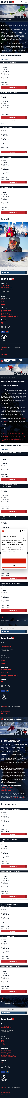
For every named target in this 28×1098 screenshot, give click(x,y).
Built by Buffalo (4, 354)
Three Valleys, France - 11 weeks (8, 790)
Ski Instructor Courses (6, 310)
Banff (2, 299)
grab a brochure (14, 797)
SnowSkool (4, 347)
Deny (14, 565)
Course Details (13, 87)
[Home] (14, 279)
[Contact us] (22, 2)
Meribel (2, 302)
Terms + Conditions (5, 352)
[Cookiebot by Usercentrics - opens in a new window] (20, 531)
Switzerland (3, 19)
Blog (2, 322)
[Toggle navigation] (26, 2)
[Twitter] (5, 327)
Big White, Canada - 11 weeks (7, 789)
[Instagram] (9, 327)
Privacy (2, 349)
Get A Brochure (6, 272)
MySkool (3, 323)
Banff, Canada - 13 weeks (7, 787)
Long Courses (4, 377)
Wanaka (3, 304)
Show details (20, 556)
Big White (3, 301)
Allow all (14, 560)
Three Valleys (5, 421)
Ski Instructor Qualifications (7, 314)
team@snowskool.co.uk (6, 287)
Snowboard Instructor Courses (8, 311)
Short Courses (12, 377)
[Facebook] (2, 327)
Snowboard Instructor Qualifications (9, 316)
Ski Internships (4, 313)
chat (23, 797)
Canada (9, 19)
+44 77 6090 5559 (5, 285)
